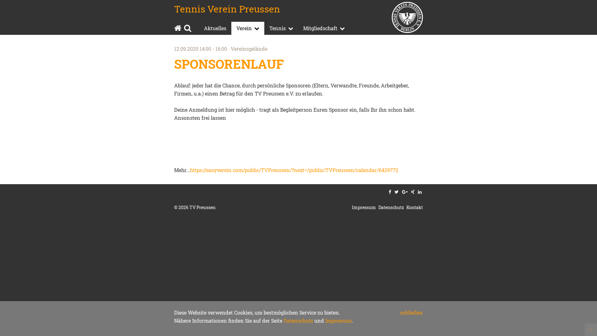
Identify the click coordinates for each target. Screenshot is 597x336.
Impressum (338, 320)
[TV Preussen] (407, 18)
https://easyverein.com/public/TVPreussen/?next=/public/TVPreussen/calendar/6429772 (294, 170)
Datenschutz (298, 320)
